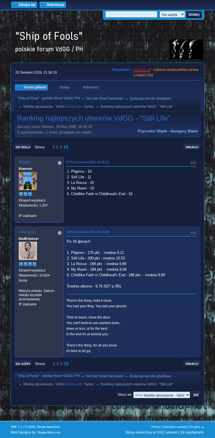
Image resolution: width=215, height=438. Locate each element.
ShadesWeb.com (48, 432)
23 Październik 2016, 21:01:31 (87, 162)
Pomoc (156, 426)
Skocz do (125, 395)
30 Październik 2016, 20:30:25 (87, 232)
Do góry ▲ (197, 426)
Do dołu (23, 147)
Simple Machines (48, 426)
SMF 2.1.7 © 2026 (23, 426)
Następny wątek (184, 131)
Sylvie (89, 107)
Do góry (23, 364)
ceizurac (28, 232)
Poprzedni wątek (152, 131)
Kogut (25, 162)
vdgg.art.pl (142, 70)
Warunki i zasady (175, 426)
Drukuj (192, 147)
